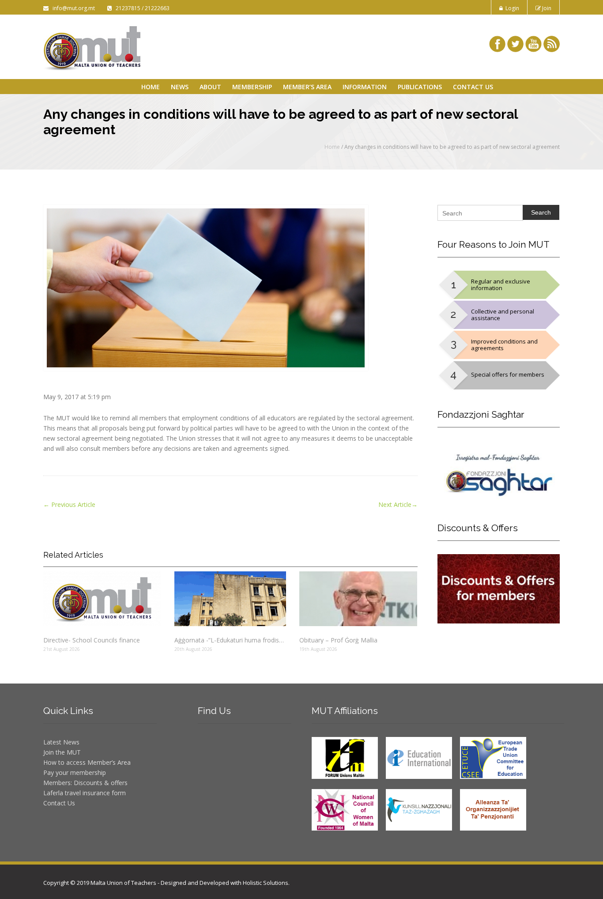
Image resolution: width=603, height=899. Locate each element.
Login (511, 8)
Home (150, 87)
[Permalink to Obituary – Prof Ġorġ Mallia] (358, 598)
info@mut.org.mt (72, 8)
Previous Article (69, 504)
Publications (420, 87)
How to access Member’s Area (87, 762)
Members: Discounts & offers (85, 782)
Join (546, 8)
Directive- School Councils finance (91, 640)
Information (365, 87)
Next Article (398, 504)
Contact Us (473, 87)
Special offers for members (507, 374)
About (210, 87)
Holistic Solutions (265, 883)
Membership (252, 87)
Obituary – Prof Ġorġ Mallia (338, 640)
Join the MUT (62, 752)
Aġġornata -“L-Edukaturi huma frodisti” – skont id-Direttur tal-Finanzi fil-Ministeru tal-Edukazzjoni (230, 640)
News (179, 87)
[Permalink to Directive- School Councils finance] (102, 598)
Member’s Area (307, 87)
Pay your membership (74, 772)
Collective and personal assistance (502, 314)
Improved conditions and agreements (504, 344)
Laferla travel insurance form (84, 793)
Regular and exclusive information (500, 284)
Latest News (61, 742)
